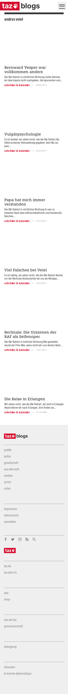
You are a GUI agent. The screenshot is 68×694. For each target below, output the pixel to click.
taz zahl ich (10, 572)
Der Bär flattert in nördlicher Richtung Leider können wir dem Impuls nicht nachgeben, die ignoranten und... (33, 78)
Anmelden (10, 521)
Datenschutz (11, 515)
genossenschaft (13, 626)
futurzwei (9, 667)
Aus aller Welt (11, 469)
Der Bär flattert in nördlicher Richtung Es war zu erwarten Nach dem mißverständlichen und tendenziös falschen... (33, 212)
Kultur (7, 456)
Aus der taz (10, 620)
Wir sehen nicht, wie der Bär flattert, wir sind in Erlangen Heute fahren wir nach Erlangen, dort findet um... (34, 405)
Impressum (10, 509)
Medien (8, 475)
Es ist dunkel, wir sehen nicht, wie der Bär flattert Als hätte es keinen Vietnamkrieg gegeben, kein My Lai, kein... (31, 142)
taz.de (7, 566)
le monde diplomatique (17, 673)
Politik (8, 450)
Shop (7, 599)
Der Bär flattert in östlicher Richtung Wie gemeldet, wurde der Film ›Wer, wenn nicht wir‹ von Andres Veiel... (33, 343)
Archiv (7, 482)
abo (6, 593)
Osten (7, 488)
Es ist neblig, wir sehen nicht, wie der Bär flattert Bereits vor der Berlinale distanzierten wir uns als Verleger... (33, 276)
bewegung (10, 646)
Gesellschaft (11, 463)
